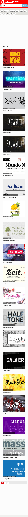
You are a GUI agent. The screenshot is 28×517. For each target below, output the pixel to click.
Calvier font (6, 370)
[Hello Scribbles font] (14, 230)
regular (21, 11)
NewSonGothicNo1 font (10, 457)
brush (2, 13)
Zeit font (5, 284)
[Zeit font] (14, 273)
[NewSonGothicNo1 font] (14, 447)
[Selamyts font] (14, 295)
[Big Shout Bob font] (14, 57)
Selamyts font (7, 305)
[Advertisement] (14, 30)
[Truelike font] (14, 403)
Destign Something (10, 324)
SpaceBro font (7, 89)
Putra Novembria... (10, 108)
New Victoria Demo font (10, 197)
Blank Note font (7, 111)
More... (14, 13)
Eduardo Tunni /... (11, 433)
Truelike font (6, 414)
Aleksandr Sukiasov (11, 476)
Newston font (7, 132)
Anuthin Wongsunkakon (12, 454)
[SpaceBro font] (14, 79)
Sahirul (9, 65)
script (2, 11)
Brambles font (7, 392)
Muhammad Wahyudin (11, 303)
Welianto (8, 238)
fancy (25, 11)
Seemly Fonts (9, 216)
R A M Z (9, 151)
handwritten (6, 11)
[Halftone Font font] (14, 317)
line (8, 13)
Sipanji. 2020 (9, 86)
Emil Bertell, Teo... (10, 281)
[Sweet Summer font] (14, 209)
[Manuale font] (14, 425)
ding (5, 13)
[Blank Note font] (14, 100)
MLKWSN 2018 (10, 368)
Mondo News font (8, 175)
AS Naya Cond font (8, 479)
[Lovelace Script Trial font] (14, 338)
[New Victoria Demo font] (14, 187)
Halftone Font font (8, 327)
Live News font (7, 262)
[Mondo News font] (14, 165)
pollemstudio (9, 389)
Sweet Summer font (9, 219)
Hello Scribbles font (9, 240)
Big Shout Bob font (9, 67)
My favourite (15, 8)
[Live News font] (14, 252)
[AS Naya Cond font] (14, 468)
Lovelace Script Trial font (10, 349)
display (17, 11)
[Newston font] (14, 122)
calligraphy (12, 11)
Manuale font (7, 435)
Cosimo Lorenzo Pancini (12, 346)
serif (11, 13)
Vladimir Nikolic (10, 259)
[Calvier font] (14, 360)
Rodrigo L (9, 173)
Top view (10, 8)
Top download (4, 8)
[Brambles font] (14, 382)
